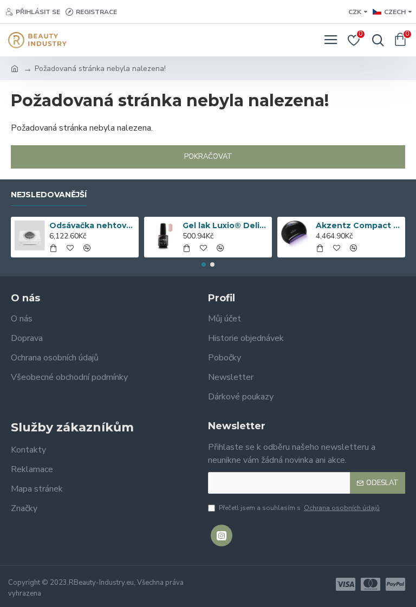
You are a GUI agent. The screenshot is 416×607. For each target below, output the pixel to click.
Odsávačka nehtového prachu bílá (92, 225)
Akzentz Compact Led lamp (359, 225)
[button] (204, 264)
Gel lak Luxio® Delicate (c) (226, 225)
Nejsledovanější (49, 194)
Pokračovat (208, 157)
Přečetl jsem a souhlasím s (299, 507)
